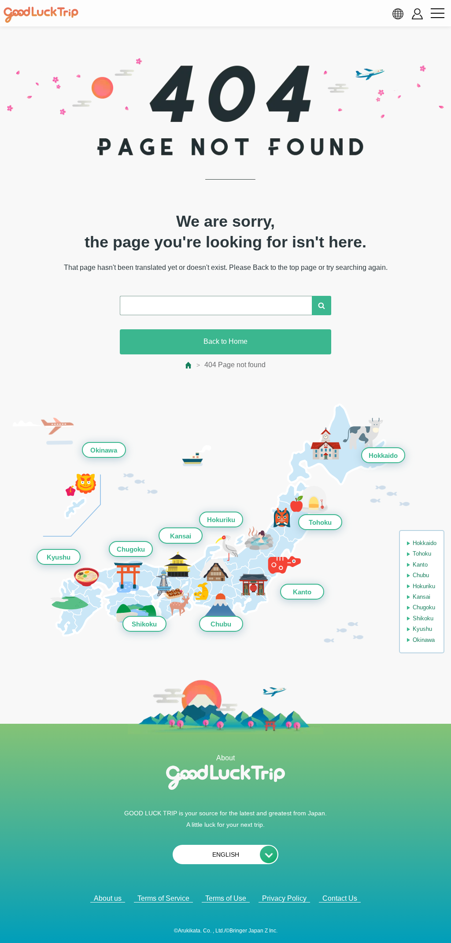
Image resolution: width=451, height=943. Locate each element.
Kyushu (58, 557)
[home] (41, 15)
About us (108, 898)
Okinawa (103, 450)
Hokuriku (221, 519)
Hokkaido (383, 455)
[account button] (417, 13)
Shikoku (144, 624)
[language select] (397, 13)
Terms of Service (163, 898)
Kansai (180, 536)
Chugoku (131, 549)
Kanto (302, 592)
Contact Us (339, 898)
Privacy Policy (284, 898)
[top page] (188, 365)
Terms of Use (225, 898)
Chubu (221, 624)
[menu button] (437, 14)
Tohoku (320, 522)
